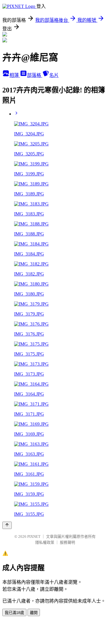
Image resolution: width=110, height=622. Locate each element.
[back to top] (7, 525)
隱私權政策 (44, 542)
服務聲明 (67, 542)
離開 (34, 613)
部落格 (34, 75)
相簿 (14, 75)
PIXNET (33, 536)
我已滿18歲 (14, 613)
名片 (54, 75)
